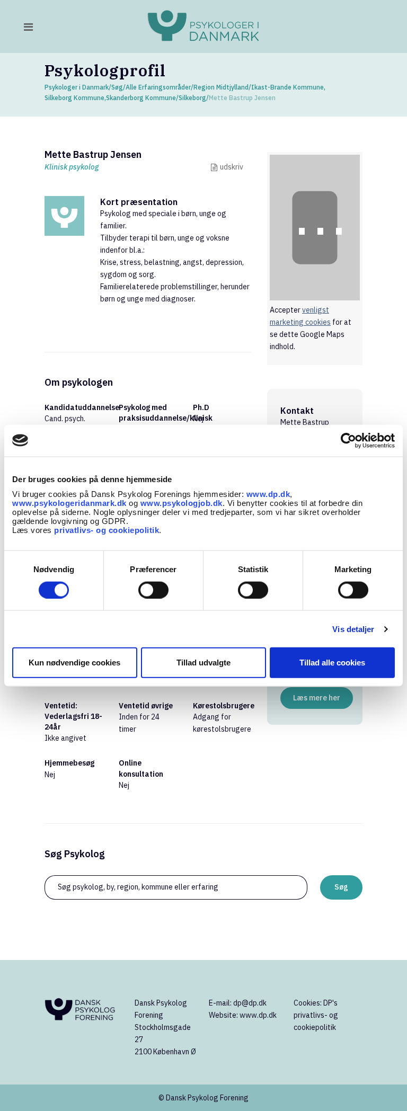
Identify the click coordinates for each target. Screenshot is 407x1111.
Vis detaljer (353, 628)
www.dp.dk (268, 494)
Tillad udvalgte (203, 662)
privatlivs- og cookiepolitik (106, 530)
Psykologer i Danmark (77, 87)
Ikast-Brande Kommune (287, 87)
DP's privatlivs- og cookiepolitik (316, 1015)
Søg (117, 87)
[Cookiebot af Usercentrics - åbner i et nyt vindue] (348, 440)
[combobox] (176, 887)
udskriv (231, 167)
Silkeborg (192, 98)
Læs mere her (316, 698)
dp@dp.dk (250, 1003)
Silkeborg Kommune (74, 98)
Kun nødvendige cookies (74, 662)
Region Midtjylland (221, 87)
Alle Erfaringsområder (158, 87)
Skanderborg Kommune (141, 98)
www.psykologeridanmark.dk (69, 503)
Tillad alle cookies (332, 662)
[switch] (153, 589)
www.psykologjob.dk (181, 503)
